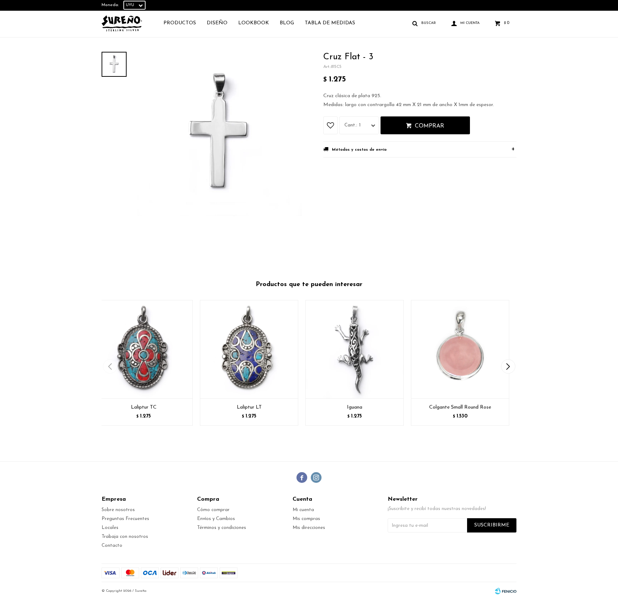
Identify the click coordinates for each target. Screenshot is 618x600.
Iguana (354, 407)
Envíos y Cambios (216, 518)
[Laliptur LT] (249, 349)
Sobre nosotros (118, 510)
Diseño (217, 23)
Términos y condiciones (221, 527)
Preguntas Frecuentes (125, 518)
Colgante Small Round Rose (460, 407)
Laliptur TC (144, 407)
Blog (287, 23)
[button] (508, 366)
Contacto (112, 545)
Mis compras (306, 518)
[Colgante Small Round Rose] (460, 349)
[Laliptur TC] (143, 349)
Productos (179, 23)
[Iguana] (354, 349)
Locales (110, 527)
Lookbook (253, 23)
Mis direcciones (309, 527)
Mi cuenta (303, 510)
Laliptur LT (249, 407)
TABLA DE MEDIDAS (330, 23)
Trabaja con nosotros (125, 536)
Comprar (429, 126)
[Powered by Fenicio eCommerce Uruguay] (505, 591)
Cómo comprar (213, 510)
